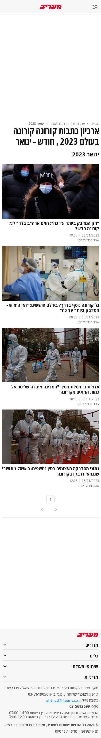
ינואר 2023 (36, 123)
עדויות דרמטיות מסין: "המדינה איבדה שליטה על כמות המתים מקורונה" (55, 389)
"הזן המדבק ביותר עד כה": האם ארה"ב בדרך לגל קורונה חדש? (53, 226)
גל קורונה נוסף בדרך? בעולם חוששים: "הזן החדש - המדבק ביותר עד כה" (52, 308)
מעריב (95, 123)
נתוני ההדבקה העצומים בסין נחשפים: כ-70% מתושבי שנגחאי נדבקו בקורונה (50, 471)
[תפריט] (97, 7)
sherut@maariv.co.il (63, 700)
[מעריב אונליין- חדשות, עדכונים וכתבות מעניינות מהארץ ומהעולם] (50, 7)
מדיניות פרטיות (66, 731)
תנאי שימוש (89, 731)
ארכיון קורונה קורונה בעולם (68, 123)
